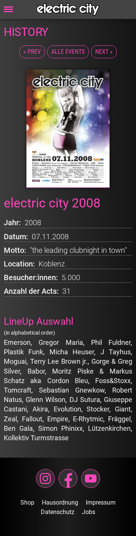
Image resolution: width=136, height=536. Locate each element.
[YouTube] (90, 478)
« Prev (32, 51)
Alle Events (68, 51)
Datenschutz (57, 512)
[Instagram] (45, 478)
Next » (104, 51)
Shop (27, 502)
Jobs (88, 512)
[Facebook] (68, 478)
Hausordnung (60, 502)
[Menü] (8, 9)
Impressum (101, 502)
